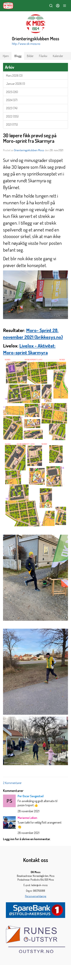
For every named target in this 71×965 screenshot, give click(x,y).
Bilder (30, 56)
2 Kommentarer (12, 783)
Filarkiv (43, 56)
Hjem (6, 56)
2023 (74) (11, 108)
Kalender (58, 56)
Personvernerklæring (35, 896)
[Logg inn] (57, 5)
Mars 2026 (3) (14, 75)
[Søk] (51, 5)
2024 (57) (11, 100)
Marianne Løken (27, 818)
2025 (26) (12, 92)
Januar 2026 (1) (15, 84)
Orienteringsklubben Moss (29, 150)
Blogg (17, 56)
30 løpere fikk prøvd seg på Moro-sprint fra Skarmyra (29, 138)
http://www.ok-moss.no (26, 44)
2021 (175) (12, 124)
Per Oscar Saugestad (31, 796)
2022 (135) (12, 116)
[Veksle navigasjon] (64, 5)
